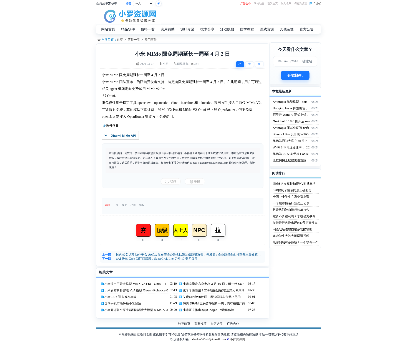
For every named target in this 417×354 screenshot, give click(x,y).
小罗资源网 (237, 339)
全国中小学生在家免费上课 (291, 196)
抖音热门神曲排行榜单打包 (291, 209)
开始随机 (295, 75)
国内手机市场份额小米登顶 (122, 303)
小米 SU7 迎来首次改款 (120, 297)
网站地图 (259, 3)
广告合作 (245, 3)
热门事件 (151, 39)
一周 (115, 204)
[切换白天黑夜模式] (159, 3)
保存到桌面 (300, 3)
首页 (120, 39)
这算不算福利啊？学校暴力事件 (294, 216)
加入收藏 (286, 3)
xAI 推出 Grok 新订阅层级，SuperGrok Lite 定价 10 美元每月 (156, 258)
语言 (128, 3)
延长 (141, 204)
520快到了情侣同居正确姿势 (292, 190)
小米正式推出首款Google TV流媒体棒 (208, 310)
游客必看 (217, 323)
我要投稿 (200, 323)
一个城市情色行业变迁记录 (291, 203)
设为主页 (272, 3)
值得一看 (134, 39)
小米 (133, 204)
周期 (124, 204)
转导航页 (184, 323)
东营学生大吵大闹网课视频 (291, 236)
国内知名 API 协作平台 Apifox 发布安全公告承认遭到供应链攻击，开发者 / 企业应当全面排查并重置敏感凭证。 (191, 254)
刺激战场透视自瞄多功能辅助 (292, 229)
